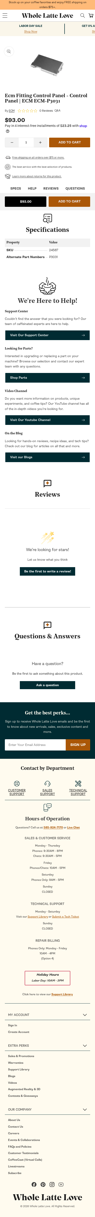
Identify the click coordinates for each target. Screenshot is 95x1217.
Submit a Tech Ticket (65, 916)
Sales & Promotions (21, 1056)
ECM (12, 110)
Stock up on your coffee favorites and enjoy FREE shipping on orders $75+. (47, 4)
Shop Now (30, 31)
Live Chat (73, 827)
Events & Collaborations (24, 1140)
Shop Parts (18, 378)
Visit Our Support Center (29, 335)
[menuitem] (49, 1025)
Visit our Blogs (21, 457)
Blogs (11, 1076)
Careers (13, 1133)
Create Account (18, 1032)
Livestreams (16, 1166)
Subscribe (14, 1173)
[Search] (82, 15)
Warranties (15, 1063)
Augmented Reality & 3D (24, 1089)
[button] (4, 15)
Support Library (38, 916)
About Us (14, 1120)
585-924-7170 (53, 827)
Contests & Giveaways (23, 1096)
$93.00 (25, 202)
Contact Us (15, 1127)
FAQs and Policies (19, 1147)
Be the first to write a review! (47, 571)
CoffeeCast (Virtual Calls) (25, 1160)
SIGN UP (78, 744)
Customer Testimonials (23, 1153)
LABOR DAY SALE (30, 26)
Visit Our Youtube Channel (30, 420)
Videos (12, 1083)
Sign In (12, 1025)
